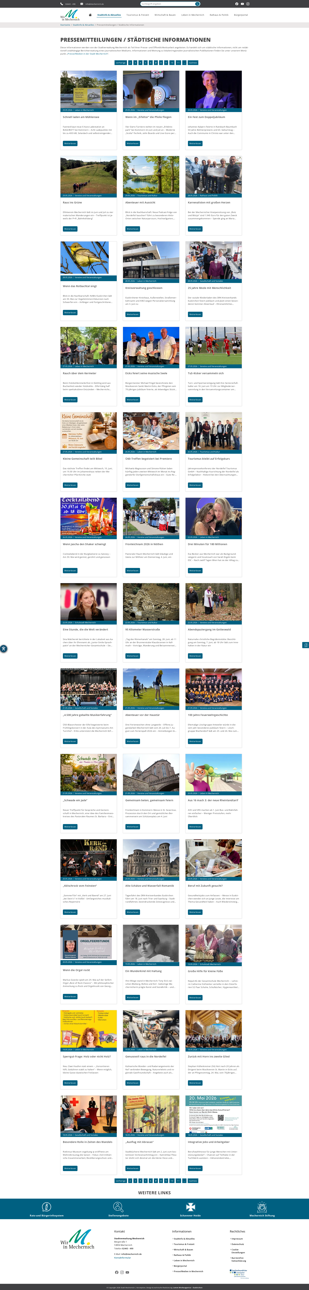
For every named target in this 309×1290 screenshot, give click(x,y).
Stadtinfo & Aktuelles (184, 1238)
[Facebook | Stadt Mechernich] (237, 3)
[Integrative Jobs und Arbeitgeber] (214, 1114)
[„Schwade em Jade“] (88, 773)
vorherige (121, 62)
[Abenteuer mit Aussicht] (151, 175)
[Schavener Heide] (190, 1207)
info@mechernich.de (94, 4)
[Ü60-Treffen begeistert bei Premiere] (151, 431)
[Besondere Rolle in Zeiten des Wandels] (88, 1114)
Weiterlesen (70, 143)
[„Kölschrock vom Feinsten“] (88, 858)
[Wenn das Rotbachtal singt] (84, 257)
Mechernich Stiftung (262, 1215)
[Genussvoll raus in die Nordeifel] (151, 1029)
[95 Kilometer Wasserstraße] (151, 602)
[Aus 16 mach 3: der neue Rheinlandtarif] (214, 773)
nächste (193, 62)
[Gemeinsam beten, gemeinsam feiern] (151, 773)
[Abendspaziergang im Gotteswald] (214, 602)
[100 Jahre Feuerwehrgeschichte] (214, 687)
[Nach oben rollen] (303, 1284)
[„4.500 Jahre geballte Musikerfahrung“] (88, 687)
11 (178, 62)
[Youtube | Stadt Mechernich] (243, 3)
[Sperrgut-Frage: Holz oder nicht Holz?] (88, 1029)
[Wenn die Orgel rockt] (86, 942)
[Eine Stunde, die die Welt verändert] (88, 602)
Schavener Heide (190, 1215)
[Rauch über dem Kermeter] (88, 346)
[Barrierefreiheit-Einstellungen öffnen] (3, 648)
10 (172, 62)
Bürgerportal (180, 1266)
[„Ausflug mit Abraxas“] (151, 1114)
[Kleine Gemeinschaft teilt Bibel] (88, 431)
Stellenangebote (119, 1215)
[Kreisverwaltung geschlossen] (151, 260)
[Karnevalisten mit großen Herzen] (214, 175)
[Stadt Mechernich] (70, 15)
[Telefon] (61, 4)
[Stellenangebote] (119, 1207)
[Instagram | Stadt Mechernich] (248, 3)
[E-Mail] (81, 4)
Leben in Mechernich (184, 1260)
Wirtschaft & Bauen (183, 1249)
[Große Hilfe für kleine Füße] (214, 943)
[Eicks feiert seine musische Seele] (151, 346)
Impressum (237, 1238)
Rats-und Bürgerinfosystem (47, 1215)
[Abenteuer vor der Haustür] (151, 687)
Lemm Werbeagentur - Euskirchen (187, 1287)
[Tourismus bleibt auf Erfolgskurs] (214, 431)
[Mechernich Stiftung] (262, 1207)
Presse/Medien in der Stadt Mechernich (88, 53)
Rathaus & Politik (182, 1255)
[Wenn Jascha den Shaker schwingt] (88, 516)
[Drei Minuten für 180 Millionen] (214, 516)
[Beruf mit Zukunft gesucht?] (214, 858)
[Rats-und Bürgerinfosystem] (47, 1207)
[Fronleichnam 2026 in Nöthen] (151, 516)
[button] (90, 14)
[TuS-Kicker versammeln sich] (214, 346)
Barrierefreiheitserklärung (239, 1259)
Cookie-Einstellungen (238, 1251)
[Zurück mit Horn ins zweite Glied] (214, 1029)
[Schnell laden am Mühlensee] (88, 89)
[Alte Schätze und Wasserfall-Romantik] (151, 858)
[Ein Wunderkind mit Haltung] (151, 943)
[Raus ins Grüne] (88, 175)
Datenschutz (238, 1244)
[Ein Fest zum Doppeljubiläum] (214, 89)
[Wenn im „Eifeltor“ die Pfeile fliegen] (151, 89)
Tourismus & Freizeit (184, 1244)
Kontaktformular (122, 1257)
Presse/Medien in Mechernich (188, 1271)
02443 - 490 (70, 4)
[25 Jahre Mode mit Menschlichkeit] (214, 260)
